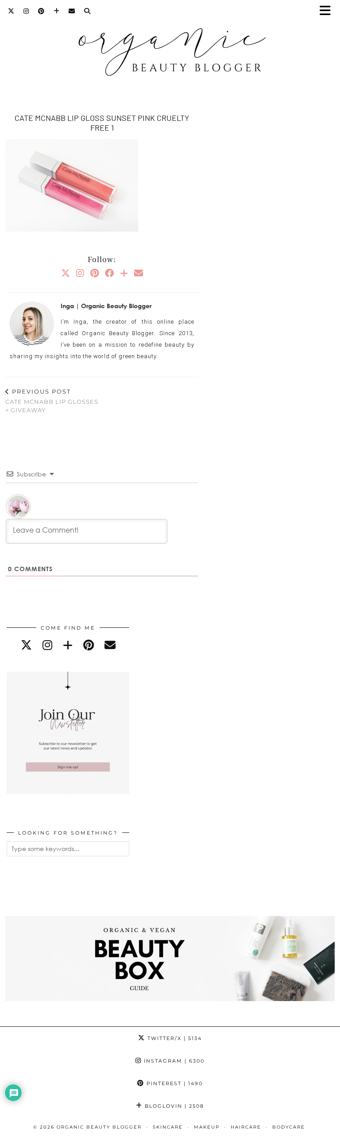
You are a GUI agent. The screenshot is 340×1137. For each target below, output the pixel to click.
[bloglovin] (68, 645)
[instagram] (47, 645)
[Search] (87, 11)
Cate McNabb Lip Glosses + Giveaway (51, 401)
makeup (207, 1127)
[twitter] (26, 645)
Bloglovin (173, 1106)
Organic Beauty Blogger (99, 1127)
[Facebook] (109, 272)
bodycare (288, 1127)
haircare (246, 1127)
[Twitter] (11, 11)
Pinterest (173, 1083)
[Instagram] (26, 11)
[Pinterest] (41, 11)
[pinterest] (88, 645)
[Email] (72, 11)
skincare (168, 1127)
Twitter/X (173, 1038)
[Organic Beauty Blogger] (170, 48)
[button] (328, 11)
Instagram (173, 1061)
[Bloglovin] (57, 11)
